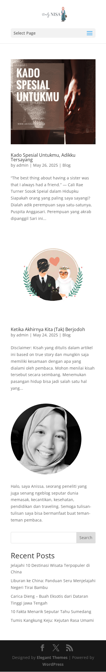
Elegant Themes (52, 657)
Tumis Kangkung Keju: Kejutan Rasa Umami (52, 620)
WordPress (53, 664)
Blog (66, 165)
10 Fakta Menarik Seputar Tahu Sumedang (51, 611)
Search (85, 537)
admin (22, 165)
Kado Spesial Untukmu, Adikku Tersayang (43, 157)
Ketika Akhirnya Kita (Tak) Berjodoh (48, 329)
